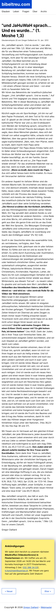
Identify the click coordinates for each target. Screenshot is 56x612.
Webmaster (46, 607)
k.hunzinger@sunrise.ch (16, 570)
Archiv (44, 11)
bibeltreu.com (16, 4)
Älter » (48, 591)
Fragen (25, 11)
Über (35, 11)
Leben (16, 11)
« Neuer (9, 591)
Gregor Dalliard (30, 607)
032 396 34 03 (30, 567)
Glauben (6, 11)
